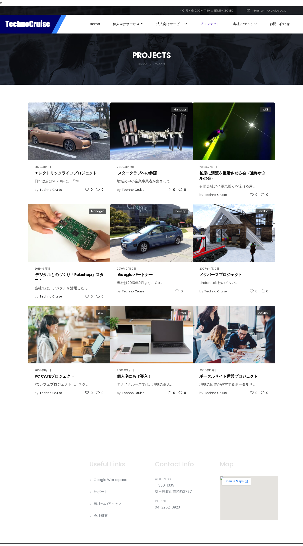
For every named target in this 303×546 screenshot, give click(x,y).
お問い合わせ (280, 24)
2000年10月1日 (208, 370)
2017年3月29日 (126, 167)
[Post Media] (69, 131)
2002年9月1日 (125, 370)
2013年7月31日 (208, 167)
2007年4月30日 (209, 268)
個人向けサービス (126, 24)
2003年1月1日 (43, 370)
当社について (243, 24)
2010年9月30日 (126, 268)
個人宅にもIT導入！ (134, 376)
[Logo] (33, 24)
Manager (180, 109)
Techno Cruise (50, 189)
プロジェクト (210, 24)
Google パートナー (135, 274)
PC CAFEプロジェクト (54, 376)
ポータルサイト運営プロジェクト (228, 376)
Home (95, 24)
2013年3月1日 (43, 268)
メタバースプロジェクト (220, 274)
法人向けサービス (169, 24)
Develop (180, 211)
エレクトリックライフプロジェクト (66, 173)
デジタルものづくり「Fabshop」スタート (69, 277)
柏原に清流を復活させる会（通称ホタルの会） (232, 175)
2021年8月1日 (43, 167)
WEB (101, 109)
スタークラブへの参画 (137, 173)
